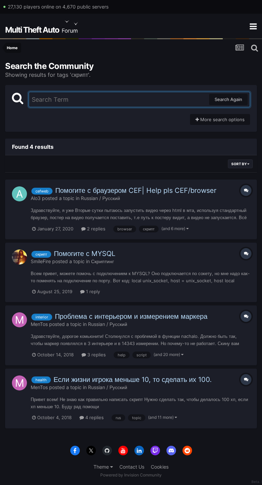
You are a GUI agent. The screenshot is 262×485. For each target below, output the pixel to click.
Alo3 (36, 198)
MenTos (39, 324)
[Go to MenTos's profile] (19, 319)
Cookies (160, 467)
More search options (222, 119)
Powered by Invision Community (131, 474)
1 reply (92, 291)
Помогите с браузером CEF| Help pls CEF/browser (135, 190)
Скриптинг (102, 261)
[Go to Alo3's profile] (19, 193)
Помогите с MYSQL (84, 253)
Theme (101, 467)
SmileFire (41, 261)
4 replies (94, 417)
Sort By (239, 164)
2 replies (95, 228)
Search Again (228, 99)
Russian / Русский (100, 198)
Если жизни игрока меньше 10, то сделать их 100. (133, 379)
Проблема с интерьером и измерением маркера (131, 316)
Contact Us (131, 467)
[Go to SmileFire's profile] (19, 257)
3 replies (96, 354)
